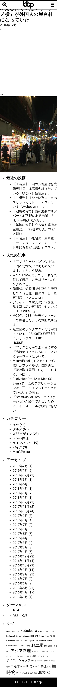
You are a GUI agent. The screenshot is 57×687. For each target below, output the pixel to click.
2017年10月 (21, 511)
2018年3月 (20, 493)
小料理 (42, 666)
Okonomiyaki (44, 636)
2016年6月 (20, 583)
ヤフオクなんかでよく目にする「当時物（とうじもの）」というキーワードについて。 (35, 351)
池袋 (42, 672)
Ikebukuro (28, 630)
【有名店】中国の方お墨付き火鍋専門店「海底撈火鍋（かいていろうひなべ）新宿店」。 (35, 188)
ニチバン (15, 656)
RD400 (52, 636)
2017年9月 (20, 516)
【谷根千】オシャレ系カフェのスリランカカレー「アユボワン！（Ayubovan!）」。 (35, 202)
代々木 (23, 667)
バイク (17, 447)
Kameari (19, 636)
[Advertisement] (28, 61)
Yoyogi (27, 646)
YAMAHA (21, 646)
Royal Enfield (33, 641)
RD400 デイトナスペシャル (17, 641)
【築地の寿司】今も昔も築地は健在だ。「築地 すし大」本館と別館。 (35, 229)
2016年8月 (20, 574)
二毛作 (15, 666)
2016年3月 (20, 597)
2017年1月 (20, 552)
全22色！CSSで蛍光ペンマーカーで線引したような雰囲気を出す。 (35, 320)
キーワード (45, 652)
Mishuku (26, 636)
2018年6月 (20, 479)
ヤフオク (40, 656)
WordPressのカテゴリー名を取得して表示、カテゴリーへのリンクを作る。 (35, 279)
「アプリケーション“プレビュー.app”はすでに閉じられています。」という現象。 (34, 266)
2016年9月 (20, 570)
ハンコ (22, 656)
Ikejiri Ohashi (43, 631)
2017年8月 (20, 520)
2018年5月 (20, 484)
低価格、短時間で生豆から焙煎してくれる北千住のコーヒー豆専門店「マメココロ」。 (35, 293)
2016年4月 (20, 592)
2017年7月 (20, 525)
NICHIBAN (34, 636)
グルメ (17, 429)
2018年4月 (20, 488)
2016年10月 (21, 565)
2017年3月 (20, 543)
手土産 (19, 673)
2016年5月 (20, 588)
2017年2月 (20, 547)
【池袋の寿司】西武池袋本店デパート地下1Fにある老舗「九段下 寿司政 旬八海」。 (35, 215)
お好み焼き (48, 646)
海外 (16, 425)
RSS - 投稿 (20, 616)
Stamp (49, 641)
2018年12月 (21, 475)
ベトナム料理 (31, 656)
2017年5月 (20, 534)
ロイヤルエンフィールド (40, 661)
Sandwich (42, 641)
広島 (49, 667)
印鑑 (35, 667)
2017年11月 (21, 506)
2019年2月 (20, 466)
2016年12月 (21, 556)
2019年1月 (20, 470)
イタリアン (36, 652)
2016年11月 (21, 561)
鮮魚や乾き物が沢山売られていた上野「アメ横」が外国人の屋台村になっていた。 (26, 11)
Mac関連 (19, 452)
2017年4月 (20, 538)
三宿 (53, 661)
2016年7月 (20, 579)
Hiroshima (15, 631)
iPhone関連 (21, 438)
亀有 (8, 667)
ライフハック (22, 443)
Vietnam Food (11, 646)
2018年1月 (20, 497)
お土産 (37, 645)
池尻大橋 (33, 673)
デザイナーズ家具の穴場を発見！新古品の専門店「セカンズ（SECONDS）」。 (35, 306)
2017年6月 (20, 529)
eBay (8, 631)
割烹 (29, 666)
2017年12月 (21, 502)
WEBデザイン (22, 434)
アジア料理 (21, 650)
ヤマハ (47, 656)
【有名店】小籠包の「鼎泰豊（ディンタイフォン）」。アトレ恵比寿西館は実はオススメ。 (35, 242)
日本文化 (25, 673)
